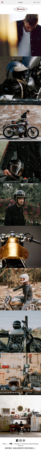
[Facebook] (17, 440)
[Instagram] (20, 440)
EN (34, 2)
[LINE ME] (24, 440)
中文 (38, 2)
